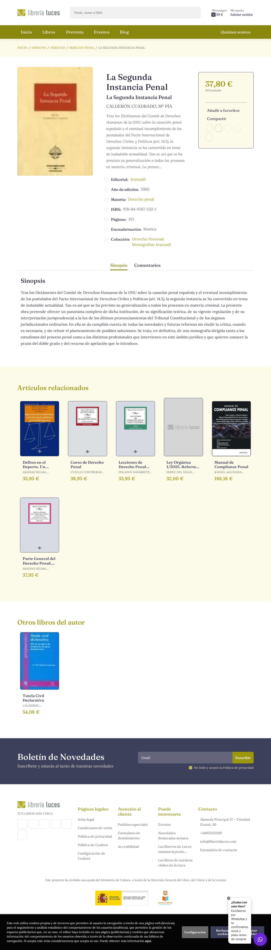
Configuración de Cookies (91, 856)
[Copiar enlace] (209, 137)
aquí (148, 941)
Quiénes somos (235, 32)
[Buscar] (194, 12)
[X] (44, 824)
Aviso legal (86, 819)
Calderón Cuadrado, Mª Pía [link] (139, 106)
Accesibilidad (128, 846)
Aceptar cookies (251, 932)
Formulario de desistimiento (129, 835)
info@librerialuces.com (218, 841)
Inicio (22, 48)
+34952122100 (211, 833)
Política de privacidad (95, 836)
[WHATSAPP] (22, 835)
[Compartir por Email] (237, 128)
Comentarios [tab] (147, 265)
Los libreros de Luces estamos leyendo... (174, 849)
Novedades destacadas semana (173, 835)
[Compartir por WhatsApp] (228, 128)
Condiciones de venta (95, 828)
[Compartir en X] (218, 128)
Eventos (164, 824)
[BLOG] (56, 824)
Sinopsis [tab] (118, 265)
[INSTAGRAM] (33, 824)
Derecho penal (81, 48)
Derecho (39, 48)
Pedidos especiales (133, 824)
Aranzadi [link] (138, 179)
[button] (219, 12)
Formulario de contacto (218, 850)
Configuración (195, 932)
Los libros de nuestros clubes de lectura (175, 862)
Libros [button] (48, 32)
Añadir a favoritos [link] (223, 110)
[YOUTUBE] (67, 824)
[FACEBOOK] (22, 824)
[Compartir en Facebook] (209, 128)
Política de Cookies (93, 845)
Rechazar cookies (223, 932)
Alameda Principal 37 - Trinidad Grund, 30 (225, 822)
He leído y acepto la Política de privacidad (224, 768)
